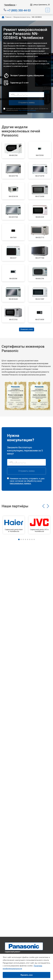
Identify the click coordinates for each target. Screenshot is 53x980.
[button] (43, 506)
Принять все (27, 975)
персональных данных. (27, 110)
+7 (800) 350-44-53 (19, 10)
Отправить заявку (26, 102)
